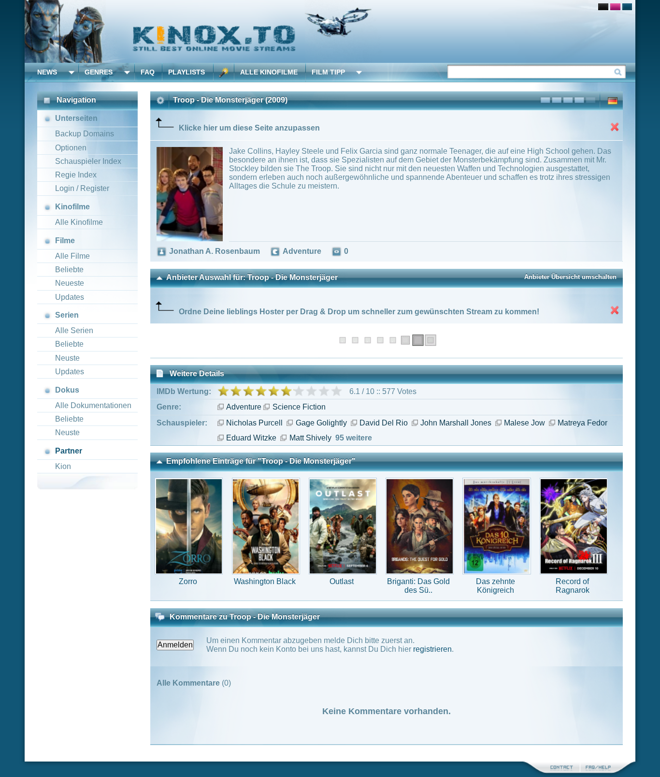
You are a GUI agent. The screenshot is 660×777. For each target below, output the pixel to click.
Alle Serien (74, 330)
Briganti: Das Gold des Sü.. (418, 585)
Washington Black (265, 581)
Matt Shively (310, 438)
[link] (330, 31)
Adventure (243, 407)
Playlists (186, 72)
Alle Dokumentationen (93, 405)
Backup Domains (84, 134)
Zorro (188, 581)
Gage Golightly (321, 423)
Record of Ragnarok (572, 585)
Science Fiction (299, 407)
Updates (69, 297)
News (47, 72)
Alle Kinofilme (269, 72)
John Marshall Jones (455, 423)
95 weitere (353, 438)
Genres (99, 72)
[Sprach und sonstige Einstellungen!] (224, 72)
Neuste (67, 358)
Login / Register (82, 188)
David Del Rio (383, 423)
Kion (63, 466)
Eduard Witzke (251, 438)
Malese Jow (524, 423)
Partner (68, 451)
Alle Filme (72, 256)
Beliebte (69, 269)
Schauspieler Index (88, 161)
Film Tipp (328, 72)
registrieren (432, 649)
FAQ (148, 72)
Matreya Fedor (582, 423)
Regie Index (76, 175)
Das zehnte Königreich (495, 585)
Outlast (342, 581)
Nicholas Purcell (254, 423)
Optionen (70, 148)
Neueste (69, 283)
